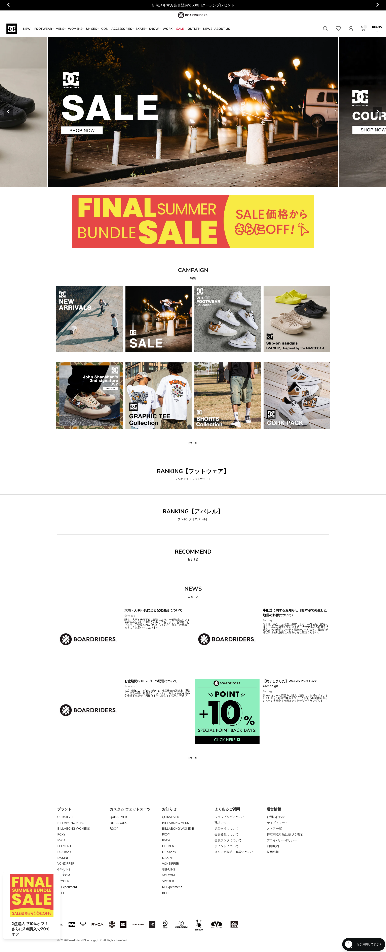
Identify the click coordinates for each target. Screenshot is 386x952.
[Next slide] (377, 112)
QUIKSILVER (65, 817)
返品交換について (227, 829)
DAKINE (63, 858)
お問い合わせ (276, 817)
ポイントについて (227, 846)
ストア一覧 (274, 829)
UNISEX (91, 29)
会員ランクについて (228, 840)
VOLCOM (168, 875)
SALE (180, 29)
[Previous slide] (8, 5)
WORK (167, 29)
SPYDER (168, 881)
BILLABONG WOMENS (73, 829)
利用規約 (273, 846)
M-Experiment (67, 887)
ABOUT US (222, 29)
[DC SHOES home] (11, 29)
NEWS (207, 29)
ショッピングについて (230, 817)
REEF (165, 893)
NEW (27, 29)
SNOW (154, 29)
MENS (60, 29)
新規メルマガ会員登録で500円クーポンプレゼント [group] (193, 5)
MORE (193, 443)
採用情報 (273, 852)
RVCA (61, 840)
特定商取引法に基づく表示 (285, 834)
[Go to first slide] (377, 5)
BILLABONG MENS (70, 823)
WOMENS (75, 29)
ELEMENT (64, 846)
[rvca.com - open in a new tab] (97, 924)
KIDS (104, 29)
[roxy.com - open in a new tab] (83, 924)
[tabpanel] (156, 112)
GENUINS (63, 869)
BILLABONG (118, 823)
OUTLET (193, 29)
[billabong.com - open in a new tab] (72, 924)
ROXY (61, 834)
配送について (224, 823)
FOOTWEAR (43, 29)
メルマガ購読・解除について (234, 852)
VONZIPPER (65, 864)
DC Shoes (64, 852)
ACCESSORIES (121, 29)
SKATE (140, 29)
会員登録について (227, 834)
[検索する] (325, 29)
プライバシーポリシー (282, 840)
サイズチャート (277, 823)
